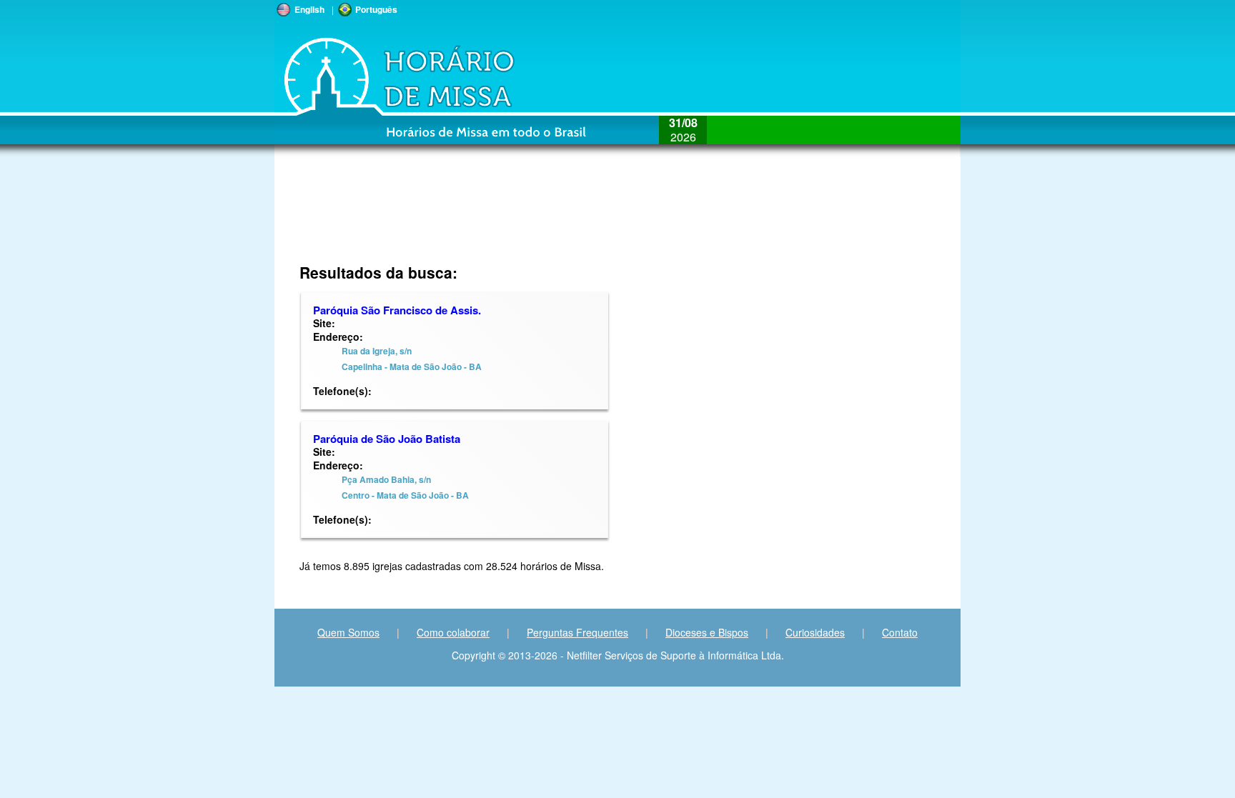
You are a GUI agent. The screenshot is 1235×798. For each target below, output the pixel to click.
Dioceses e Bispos (706, 632)
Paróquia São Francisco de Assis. (397, 310)
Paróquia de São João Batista (386, 439)
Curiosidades (815, 632)
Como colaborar (453, 632)
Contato (900, 632)
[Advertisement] (522, 218)
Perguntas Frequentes (577, 632)
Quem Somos (348, 632)
